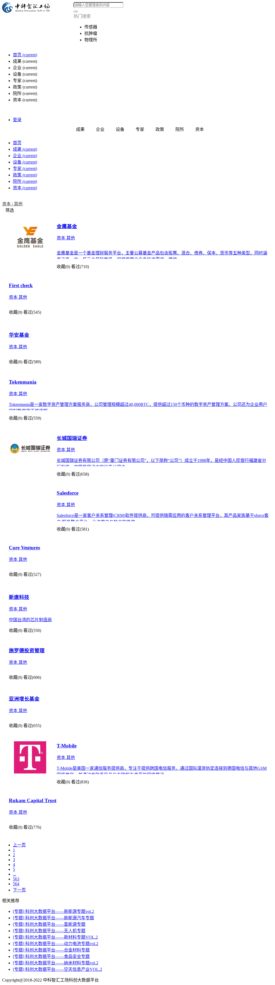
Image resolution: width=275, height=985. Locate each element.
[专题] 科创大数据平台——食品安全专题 (51, 956)
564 (16, 884)
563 (16, 879)
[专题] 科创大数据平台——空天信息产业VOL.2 (57, 969)
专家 (25, 168)
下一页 (19, 890)
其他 (18, 204)
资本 (25, 188)
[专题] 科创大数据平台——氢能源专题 (49, 924)
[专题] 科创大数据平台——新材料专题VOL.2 (55, 937)
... (14, 874)
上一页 (19, 845)
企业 (25, 155)
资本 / (8, 204)
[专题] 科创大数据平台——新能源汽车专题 (53, 918)
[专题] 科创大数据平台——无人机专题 (49, 930)
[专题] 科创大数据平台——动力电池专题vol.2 (55, 943)
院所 (25, 181)
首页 (25, 55)
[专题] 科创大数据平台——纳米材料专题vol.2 (55, 963)
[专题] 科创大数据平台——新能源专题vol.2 (53, 911)
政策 (25, 175)
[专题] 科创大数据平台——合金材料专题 (51, 950)
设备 (25, 162)
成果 (25, 149)
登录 (17, 119)
